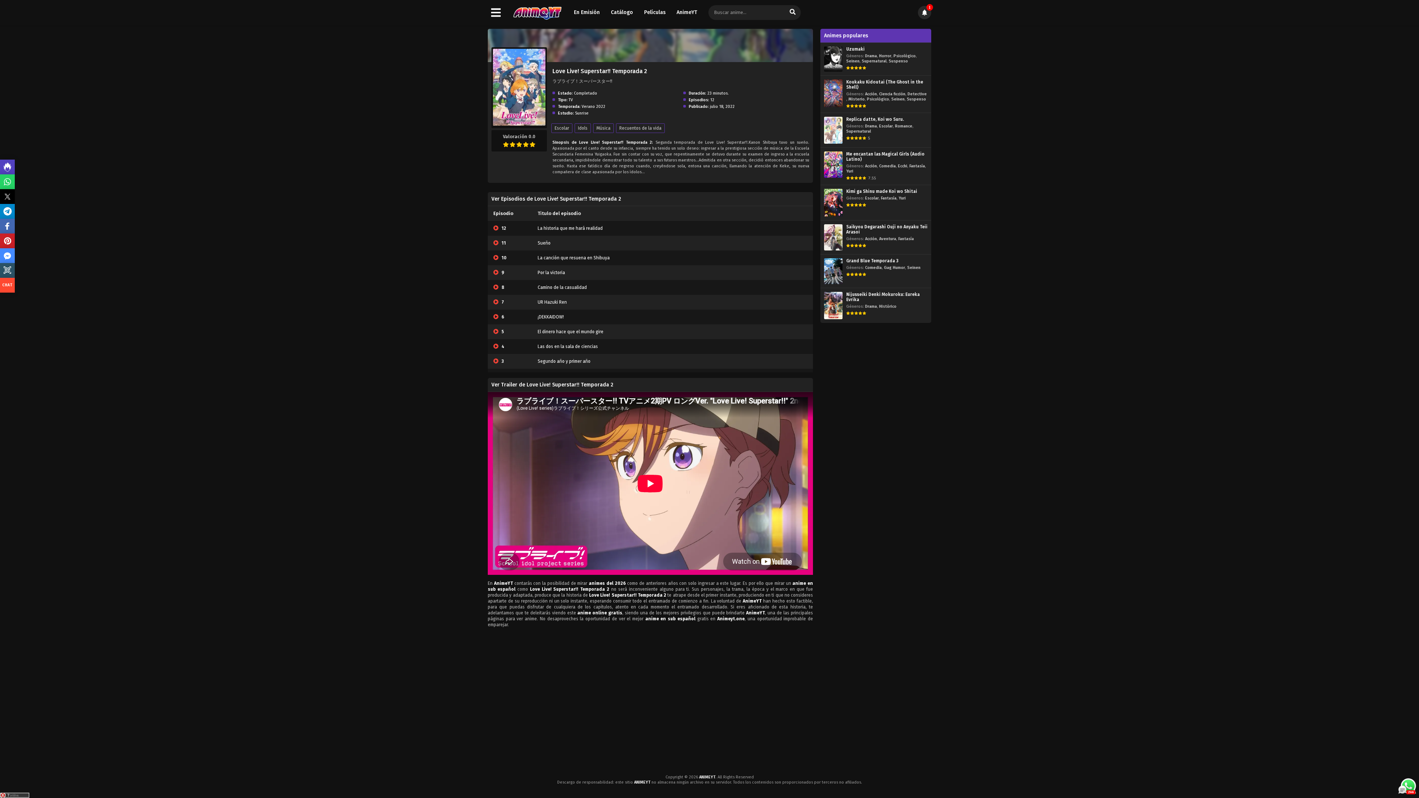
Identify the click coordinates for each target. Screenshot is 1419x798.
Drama (871, 56)
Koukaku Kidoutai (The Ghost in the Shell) (884, 84)
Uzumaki (855, 49)
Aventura (887, 238)
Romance (903, 126)
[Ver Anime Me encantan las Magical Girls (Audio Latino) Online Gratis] (833, 164)
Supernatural (874, 61)
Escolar (562, 128)
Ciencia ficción (892, 94)
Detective (917, 94)
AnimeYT (687, 12)
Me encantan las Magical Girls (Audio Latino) (885, 156)
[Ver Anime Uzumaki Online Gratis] (833, 59)
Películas (655, 12)
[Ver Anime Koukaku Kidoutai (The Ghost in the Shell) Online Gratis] (833, 93)
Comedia (887, 166)
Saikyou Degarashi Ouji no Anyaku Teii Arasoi (887, 229)
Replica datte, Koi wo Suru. (875, 119)
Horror (885, 56)
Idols (583, 128)
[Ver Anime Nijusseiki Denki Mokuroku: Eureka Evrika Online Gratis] (833, 305)
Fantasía (917, 166)
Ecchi (902, 166)
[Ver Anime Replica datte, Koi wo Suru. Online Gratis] (833, 130)
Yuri (849, 171)
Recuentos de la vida (640, 128)
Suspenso (898, 61)
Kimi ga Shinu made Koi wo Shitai (881, 191)
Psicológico (905, 56)
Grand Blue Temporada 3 (872, 260)
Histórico (887, 306)
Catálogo (622, 12)
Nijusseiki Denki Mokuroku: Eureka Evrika (883, 297)
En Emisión (587, 12)
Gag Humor (894, 267)
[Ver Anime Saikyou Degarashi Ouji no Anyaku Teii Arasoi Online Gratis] (833, 237)
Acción (871, 94)
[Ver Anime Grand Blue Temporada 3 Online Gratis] (833, 271)
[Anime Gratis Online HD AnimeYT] (537, 12)
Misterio (856, 99)
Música (603, 128)
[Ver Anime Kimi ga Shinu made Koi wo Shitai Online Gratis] (833, 202)
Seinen (853, 61)
